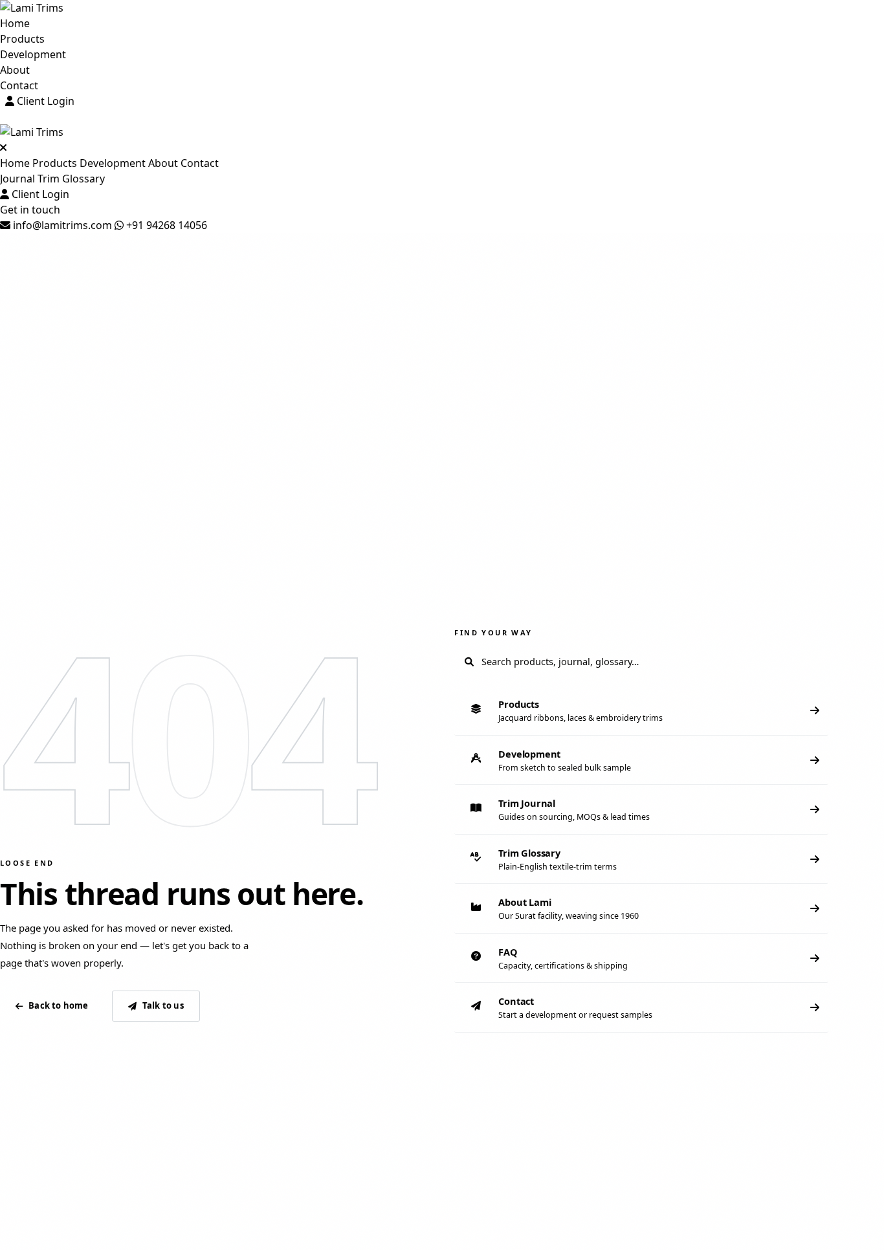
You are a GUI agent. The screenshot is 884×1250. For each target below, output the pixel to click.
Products (22, 39)
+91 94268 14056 (165, 225)
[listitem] (641, 711)
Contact (19, 85)
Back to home (58, 1005)
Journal (17, 178)
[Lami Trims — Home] (442, 8)
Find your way (493, 632)
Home (15, 23)
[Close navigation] (3, 147)
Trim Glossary (71, 178)
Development (33, 54)
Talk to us (163, 1005)
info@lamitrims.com (61, 225)
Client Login (44, 101)
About (15, 70)
